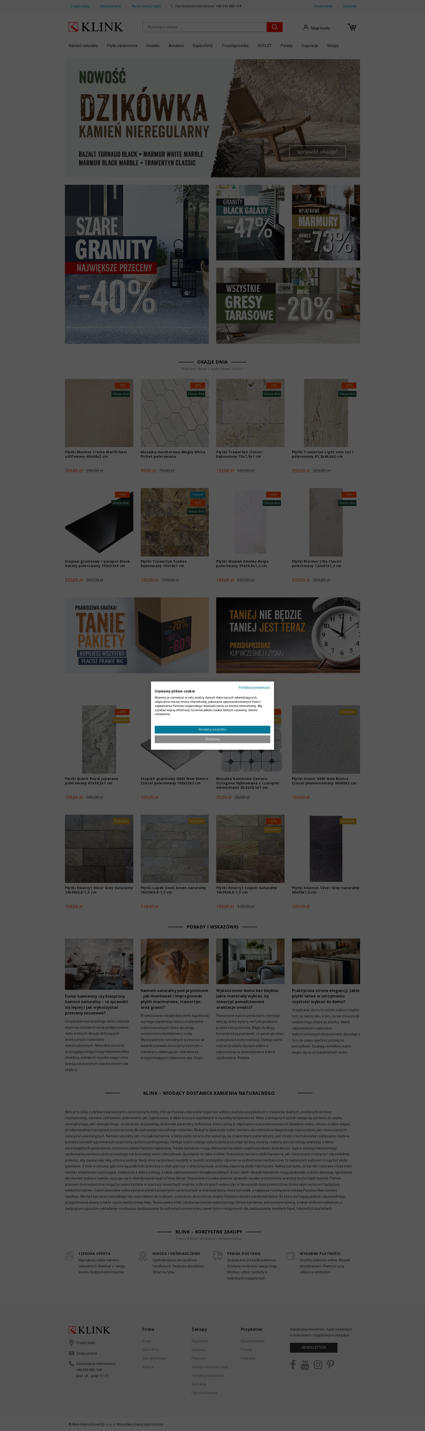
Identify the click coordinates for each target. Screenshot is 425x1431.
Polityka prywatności (254, 688)
